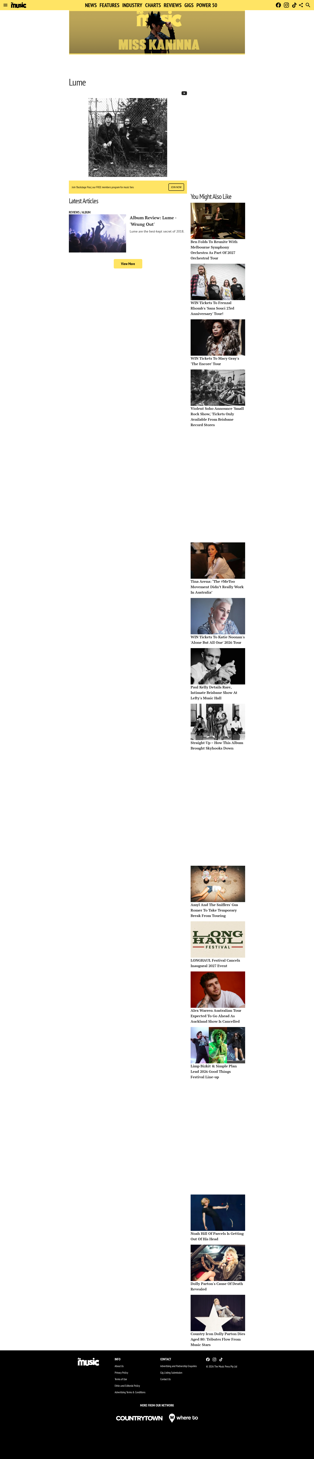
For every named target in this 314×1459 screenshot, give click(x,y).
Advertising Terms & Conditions (130, 1392)
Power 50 (206, 5)
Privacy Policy (121, 1372)
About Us (119, 1366)
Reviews (173, 5)
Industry (132, 5)
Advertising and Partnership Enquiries (178, 1366)
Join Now (176, 187)
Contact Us (165, 1379)
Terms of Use (121, 1379)
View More (128, 263)
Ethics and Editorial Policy (127, 1385)
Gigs (189, 5)
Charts (153, 5)
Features (109, 5)
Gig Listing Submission (171, 1372)
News (91, 5)
